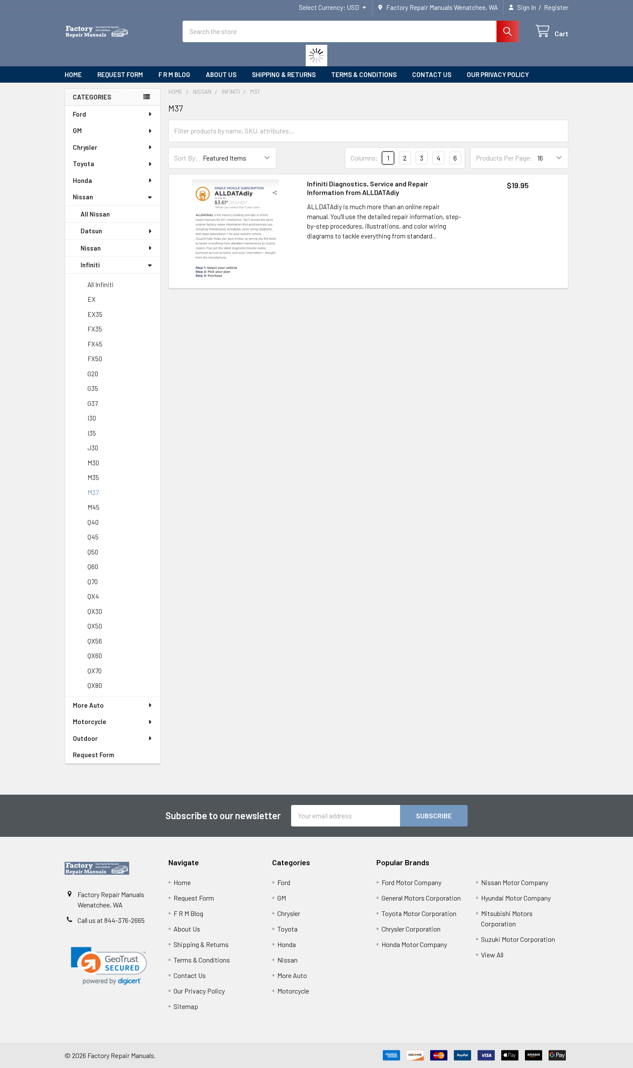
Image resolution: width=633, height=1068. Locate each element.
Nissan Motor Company (514, 882)
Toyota (83, 163)
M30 (93, 463)
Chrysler (85, 147)
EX (91, 299)
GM (77, 130)
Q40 (93, 522)
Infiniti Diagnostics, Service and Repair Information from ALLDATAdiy (367, 188)
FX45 (94, 344)
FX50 (94, 358)
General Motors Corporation (421, 898)
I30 (91, 418)
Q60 (92, 566)
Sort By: (186, 158)
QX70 (94, 671)
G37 (92, 403)
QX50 (94, 626)
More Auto (88, 705)
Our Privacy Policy (498, 74)
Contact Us (431, 74)
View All (492, 954)
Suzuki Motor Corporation (518, 939)
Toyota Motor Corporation (419, 913)
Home (73, 74)
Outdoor (85, 738)
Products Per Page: (504, 158)
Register (556, 7)
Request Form (120, 74)
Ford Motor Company (411, 882)
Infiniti (90, 265)
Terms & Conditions (364, 74)
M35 (93, 477)
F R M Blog (174, 74)
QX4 (93, 596)
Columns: (364, 158)
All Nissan (95, 214)
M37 (93, 492)
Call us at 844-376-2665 (111, 920)
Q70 (92, 581)
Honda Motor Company (414, 944)
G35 (92, 388)
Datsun (91, 231)
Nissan (83, 197)
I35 (91, 433)
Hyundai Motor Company (516, 898)
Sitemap (186, 1006)
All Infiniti (100, 284)
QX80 (94, 685)
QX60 (94, 655)
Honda (82, 180)
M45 (93, 507)
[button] (109, 966)
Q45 (93, 537)
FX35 (94, 329)
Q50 (92, 552)
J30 (92, 448)
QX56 (94, 641)
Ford (79, 114)
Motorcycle (89, 721)
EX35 (94, 314)
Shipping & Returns (284, 74)
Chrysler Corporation (411, 929)
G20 (92, 374)
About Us (221, 74)
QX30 (94, 611)
